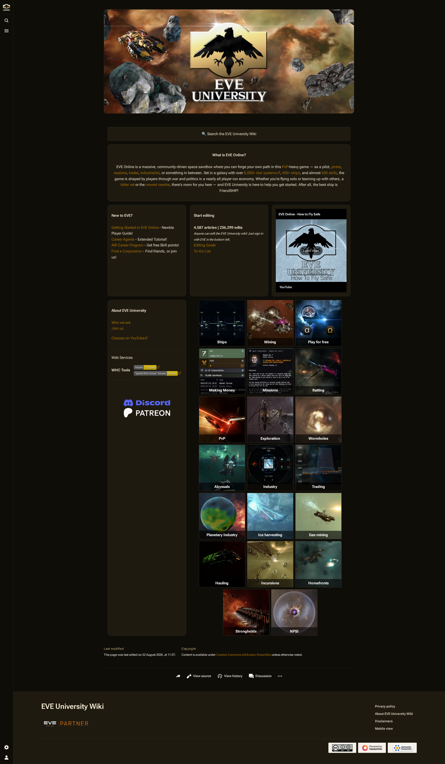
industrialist (149, 173)
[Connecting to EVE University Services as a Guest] (147, 402)
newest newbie (158, 184)
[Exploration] (270, 419)
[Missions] (270, 371)
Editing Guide (205, 245)
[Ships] (222, 323)
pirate (336, 167)
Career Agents (122, 239)
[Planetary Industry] (222, 516)
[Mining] (270, 323)
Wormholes (318, 438)
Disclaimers (384, 721)
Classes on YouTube (127, 338)
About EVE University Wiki (394, 714)
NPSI (294, 631)
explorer (120, 173)
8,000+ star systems (260, 173)
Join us (117, 328)
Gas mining (318, 535)
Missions (270, 390)
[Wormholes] (318, 419)
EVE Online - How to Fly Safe (299, 214)
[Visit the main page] (6, 7)
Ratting (318, 390)
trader (133, 173)
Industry (270, 486)
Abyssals (222, 486)
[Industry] (270, 464)
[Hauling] (222, 564)
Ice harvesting (270, 535)
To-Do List (202, 251)
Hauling (222, 583)
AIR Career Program (127, 245)
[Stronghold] (246, 612)
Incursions (270, 583)
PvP (285, 167)
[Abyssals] (222, 468)
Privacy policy (385, 706)
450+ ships (291, 173)
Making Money (222, 390)
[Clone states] (318, 323)
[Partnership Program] (66, 723)
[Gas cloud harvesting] (318, 516)
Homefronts (318, 583)
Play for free (318, 342)
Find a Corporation (126, 251)
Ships (222, 342)
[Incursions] (270, 564)
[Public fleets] (294, 612)
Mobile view (384, 728)
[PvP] (222, 419)
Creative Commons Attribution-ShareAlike (243, 654)
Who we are (120, 322)
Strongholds (246, 631)
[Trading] (318, 464)
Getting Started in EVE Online (135, 227)
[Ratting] (318, 371)
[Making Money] (222, 371)
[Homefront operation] (318, 564)
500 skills (329, 173)
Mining (270, 342)
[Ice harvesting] (270, 516)
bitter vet (127, 184)
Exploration (270, 438)
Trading (318, 486)
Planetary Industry (222, 535)
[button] (311, 250)
